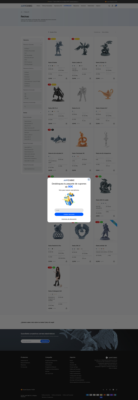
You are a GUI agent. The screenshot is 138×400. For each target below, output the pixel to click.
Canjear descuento (69, 214)
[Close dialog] (89, 179)
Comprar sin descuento (69, 219)
